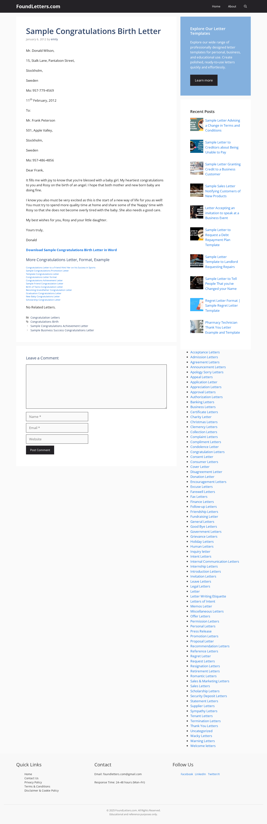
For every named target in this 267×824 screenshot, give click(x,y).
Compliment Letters (205, 442)
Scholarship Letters (205, 691)
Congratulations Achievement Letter (44, 280)
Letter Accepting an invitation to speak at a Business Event (222, 213)
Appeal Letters (201, 377)
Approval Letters (203, 392)
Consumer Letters (204, 461)
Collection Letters (203, 432)
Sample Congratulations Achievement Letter (59, 326)
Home (216, 6)
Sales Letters (200, 686)
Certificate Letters (204, 412)
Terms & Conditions (37, 786)
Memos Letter (201, 606)
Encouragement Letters (208, 481)
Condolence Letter (204, 446)
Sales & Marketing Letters (209, 681)
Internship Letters (204, 566)
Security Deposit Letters (208, 696)
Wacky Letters (201, 736)
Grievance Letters (203, 536)
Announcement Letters (208, 367)
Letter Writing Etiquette (208, 596)
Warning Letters (202, 741)
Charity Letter (200, 417)
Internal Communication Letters (214, 561)
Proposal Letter (202, 641)
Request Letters (202, 661)
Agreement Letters (205, 362)
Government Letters (205, 531)
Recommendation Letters (209, 646)
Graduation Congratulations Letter (43, 293)
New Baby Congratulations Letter (43, 296)
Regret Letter (200, 656)
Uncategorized (201, 731)
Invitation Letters (203, 576)
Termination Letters (205, 721)
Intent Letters (200, 556)
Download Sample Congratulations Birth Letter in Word (71, 250)
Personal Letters (202, 626)
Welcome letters (203, 745)
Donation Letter (202, 476)
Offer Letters (200, 616)
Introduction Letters (205, 571)
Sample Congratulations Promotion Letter (47, 270)
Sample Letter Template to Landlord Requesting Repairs (221, 261)
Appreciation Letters (205, 387)
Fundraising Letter (204, 516)
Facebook (187, 774)
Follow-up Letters (203, 506)
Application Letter (203, 382)
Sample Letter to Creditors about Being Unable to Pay (221, 147)
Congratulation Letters (45, 317)
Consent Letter (201, 456)
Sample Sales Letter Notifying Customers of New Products (223, 191)
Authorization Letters (206, 397)
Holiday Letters (202, 541)
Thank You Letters (204, 726)
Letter (195, 591)
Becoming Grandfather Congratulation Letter (49, 289)
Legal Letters (200, 586)
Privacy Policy (33, 782)
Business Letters (203, 407)
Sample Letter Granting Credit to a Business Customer (223, 169)
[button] (245, 6)
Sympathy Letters (203, 711)
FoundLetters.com (38, 6)
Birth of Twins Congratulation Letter (44, 286)
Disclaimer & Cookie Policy (41, 790)
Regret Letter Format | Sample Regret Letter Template (222, 305)
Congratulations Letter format (41, 277)
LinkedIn (200, 774)
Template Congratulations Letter (42, 273)
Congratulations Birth (44, 321)
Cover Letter (200, 466)
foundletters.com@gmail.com (122, 774)
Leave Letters (200, 581)
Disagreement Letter (206, 471)
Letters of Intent (202, 601)
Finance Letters (202, 501)
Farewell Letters (202, 491)
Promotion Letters (204, 636)
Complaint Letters (204, 436)
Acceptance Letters (205, 352)
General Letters (202, 521)
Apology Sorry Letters (206, 372)
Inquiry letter (200, 551)
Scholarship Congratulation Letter (43, 299)
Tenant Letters (201, 716)
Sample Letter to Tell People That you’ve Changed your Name (221, 283)
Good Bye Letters (203, 526)
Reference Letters (204, 651)
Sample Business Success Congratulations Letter (62, 330)
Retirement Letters (205, 671)
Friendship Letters (204, 511)
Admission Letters (204, 357)
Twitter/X (214, 774)
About (232, 6)
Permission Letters (204, 621)
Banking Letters (202, 402)
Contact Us (31, 778)
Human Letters (201, 546)
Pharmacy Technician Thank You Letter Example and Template (222, 327)
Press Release (201, 631)
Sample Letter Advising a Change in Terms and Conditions (222, 125)
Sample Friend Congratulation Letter (44, 283)
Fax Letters (198, 496)
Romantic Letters (203, 676)
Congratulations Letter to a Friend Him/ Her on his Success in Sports (60, 267)
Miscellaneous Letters (207, 611)
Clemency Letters (203, 427)
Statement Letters (204, 701)
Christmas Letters (204, 422)
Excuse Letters (201, 486)
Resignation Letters (205, 666)
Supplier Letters (202, 706)
